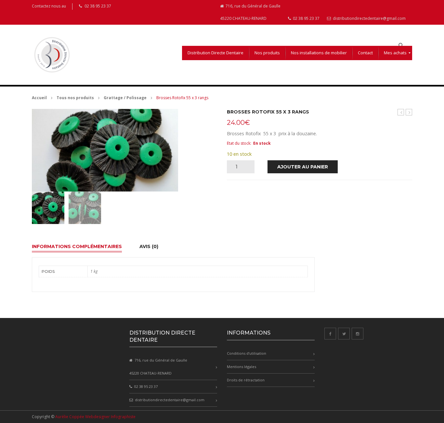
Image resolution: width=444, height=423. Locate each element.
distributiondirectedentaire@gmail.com (369, 18)
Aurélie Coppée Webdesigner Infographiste (95, 416)
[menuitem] (215, 53)
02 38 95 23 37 (306, 18)
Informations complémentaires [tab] (77, 246)
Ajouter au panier (302, 167)
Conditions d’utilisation (246, 353)
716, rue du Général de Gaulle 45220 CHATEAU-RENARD (250, 12)
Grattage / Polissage (125, 97)
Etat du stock (238, 143)
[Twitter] (344, 333)
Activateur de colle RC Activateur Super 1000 (401, 112)
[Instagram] (357, 333)
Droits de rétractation (246, 379)
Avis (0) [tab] (148, 246)
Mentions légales (241, 366)
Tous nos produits (75, 97)
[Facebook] (330, 333)
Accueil (39, 97)
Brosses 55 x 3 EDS (409, 112)
